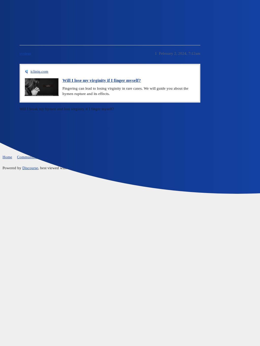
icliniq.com (39, 71)
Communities (27, 157)
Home (7, 157)
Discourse (30, 168)
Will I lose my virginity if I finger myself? (101, 80)
